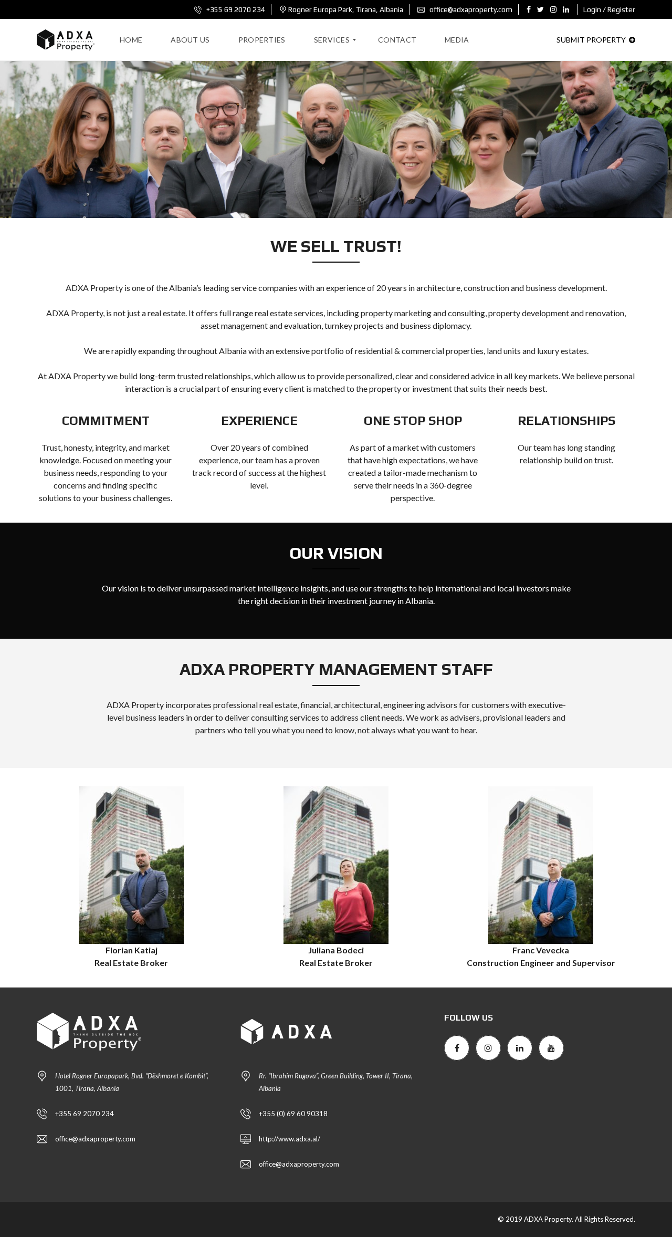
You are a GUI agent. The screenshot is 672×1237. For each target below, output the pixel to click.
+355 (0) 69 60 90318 (293, 1113)
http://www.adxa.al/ (289, 1139)
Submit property (591, 39)
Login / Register (609, 9)
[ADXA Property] (65, 40)
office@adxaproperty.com (470, 9)
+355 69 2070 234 (235, 9)
